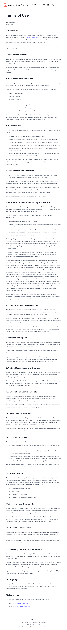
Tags (27, 5)
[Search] (44, 5)
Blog (22, 5)
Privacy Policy (36, 624)
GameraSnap (42, 622)
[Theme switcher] (48, 5)
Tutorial (33, 5)
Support (29, 624)
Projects (40, 5)
